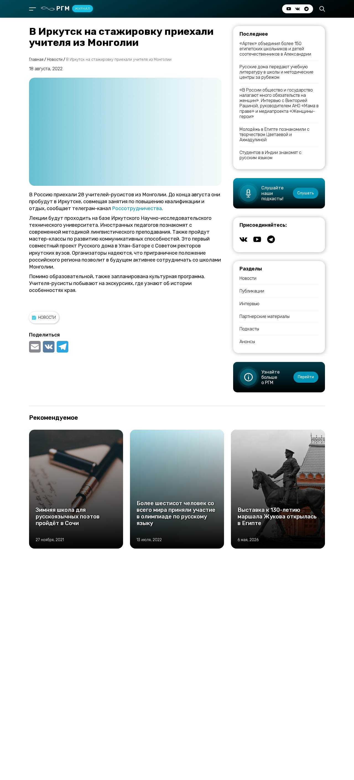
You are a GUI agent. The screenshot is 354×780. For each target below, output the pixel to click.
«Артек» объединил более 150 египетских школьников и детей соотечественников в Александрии (275, 49)
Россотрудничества (137, 208)
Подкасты (249, 329)
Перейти (306, 377)
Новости (47, 317)
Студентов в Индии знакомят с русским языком (270, 155)
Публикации (252, 291)
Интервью (249, 303)
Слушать (305, 193)
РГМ (73, 8)
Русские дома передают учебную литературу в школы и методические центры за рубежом (276, 72)
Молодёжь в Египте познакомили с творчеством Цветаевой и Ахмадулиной (274, 134)
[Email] (35, 347)
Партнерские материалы (265, 316)
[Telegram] (62, 347)
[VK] (49, 347)
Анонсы (247, 341)
